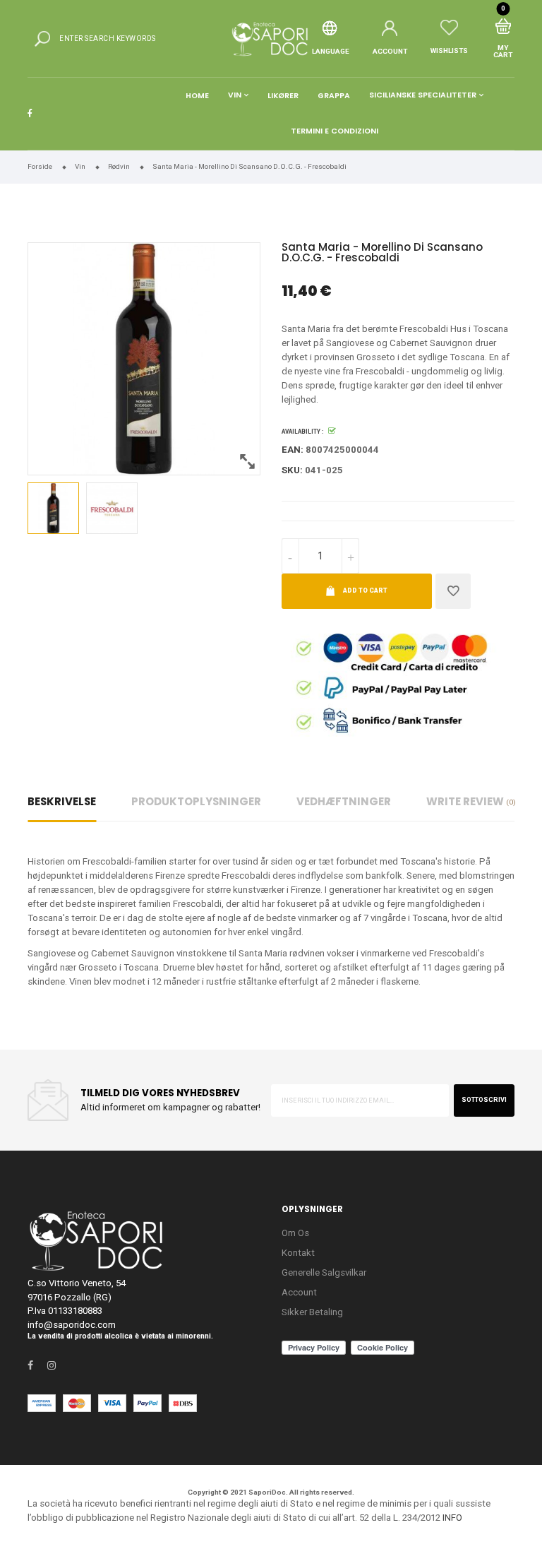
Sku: (292, 470)
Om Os (295, 1233)
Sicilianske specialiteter (422, 95)
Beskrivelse (62, 801)
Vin (234, 95)
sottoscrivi (484, 1099)
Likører (283, 95)
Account (299, 1292)
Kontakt (298, 1252)
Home (197, 95)
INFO (452, 1517)
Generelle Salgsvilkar (324, 1272)
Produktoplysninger (196, 801)
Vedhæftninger (343, 801)
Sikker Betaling (312, 1312)
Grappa (334, 95)
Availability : (302, 431)
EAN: (292, 449)
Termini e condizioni (334, 131)
